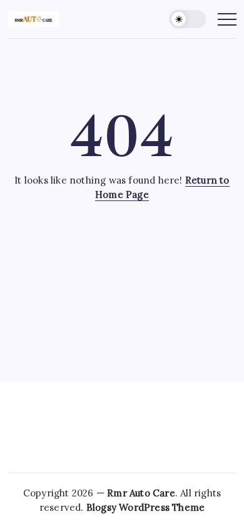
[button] (188, 19)
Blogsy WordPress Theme (145, 507)
